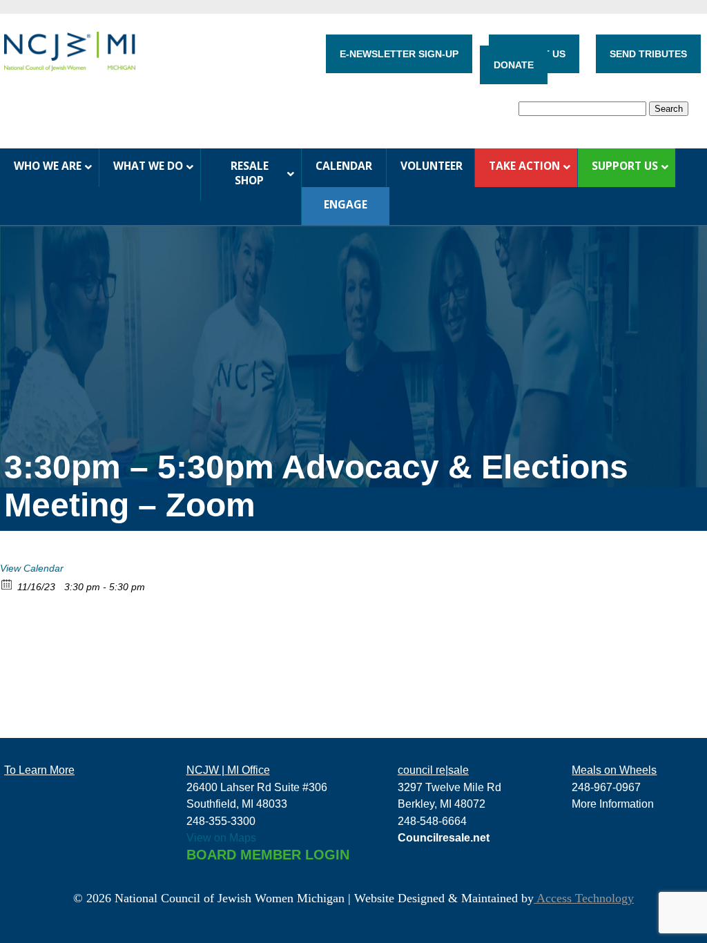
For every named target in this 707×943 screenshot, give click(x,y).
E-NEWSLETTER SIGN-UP (399, 53)
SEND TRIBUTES (648, 53)
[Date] (7, 583)
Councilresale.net (444, 837)
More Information (613, 803)
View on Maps (221, 837)
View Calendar (32, 568)
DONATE (514, 64)
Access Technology (584, 898)
